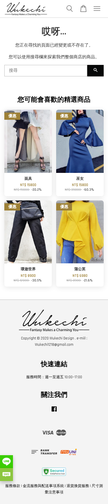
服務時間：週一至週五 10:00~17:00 (54, 377)
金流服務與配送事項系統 (43, 486)
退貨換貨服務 (78, 486)
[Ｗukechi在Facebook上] (54, 412)
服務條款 (12, 486)
